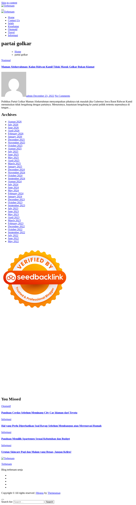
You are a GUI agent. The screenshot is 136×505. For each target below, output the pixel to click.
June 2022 (13, 238)
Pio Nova (60, 347)
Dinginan (34, 386)
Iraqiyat (51, 347)
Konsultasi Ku (41, 389)
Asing (21, 380)
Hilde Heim (29, 323)
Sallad (56, 338)
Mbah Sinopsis (115, 329)
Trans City (128, 362)
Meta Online (81, 329)
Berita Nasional (106, 371)
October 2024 (15, 175)
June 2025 (13, 154)
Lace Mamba (119, 317)
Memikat (77, 386)
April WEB (26, 332)
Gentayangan (14, 386)
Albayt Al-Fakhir (105, 323)
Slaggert (58, 332)
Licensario (6, 353)
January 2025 (15, 166)
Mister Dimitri (78, 338)
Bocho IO (28, 359)
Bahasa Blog (102, 389)
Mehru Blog (21, 329)
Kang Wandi (86, 368)
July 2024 (13, 184)
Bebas (85, 380)
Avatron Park (8, 326)
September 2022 (16, 232)
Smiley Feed (88, 341)
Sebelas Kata (68, 374)
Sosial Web (28, 374)
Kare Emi (104, 344)
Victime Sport (66, 353)
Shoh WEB (108, 335)
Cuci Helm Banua (40, 368)
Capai (93, 383)
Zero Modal (106, 320)
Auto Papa (120, 323)
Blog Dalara (36, 326)
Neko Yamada (61, 320)
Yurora (70, 329)
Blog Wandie (37, 371)
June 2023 (13, 211)
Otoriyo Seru (89, 353)
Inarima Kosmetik (115, 350)
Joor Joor (103, 347)
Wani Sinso (39, 332)
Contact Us (14, 20)
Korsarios (87, 350)
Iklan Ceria (94, 326)
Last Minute (99, 350)
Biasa (102, 380)
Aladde (49, 332)
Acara (79, 377)
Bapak (25, 386)
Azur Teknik (29, 317)
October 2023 (15, 202)
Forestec (50, 359)
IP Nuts (77, 353)
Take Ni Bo (119, 320)
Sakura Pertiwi (114, 374)
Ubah (108, 383)
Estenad (15, 335)
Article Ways (14, 350)
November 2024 (16, 172)
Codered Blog (26, 347)
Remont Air (71, 359)
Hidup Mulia (119, 338)
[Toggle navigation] (2, 9)
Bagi (33, 380)
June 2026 (13, 127)
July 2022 (13, 235)
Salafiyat (83, 326)
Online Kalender (43, 350)
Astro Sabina (22, 326)
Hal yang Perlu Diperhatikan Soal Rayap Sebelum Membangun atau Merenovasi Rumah (51, 425)
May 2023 (13, 214)
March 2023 (14, 220)
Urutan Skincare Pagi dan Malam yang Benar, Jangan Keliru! (36, 451)
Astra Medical (50, 353)
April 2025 (13, 160)
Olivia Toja (46, 329)
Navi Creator (84, 365)
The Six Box (36, 353)
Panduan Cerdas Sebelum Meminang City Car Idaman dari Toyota (39, 412)
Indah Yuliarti (29, 377)
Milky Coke (102, 353)
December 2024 (16, 169)
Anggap (63, 383)
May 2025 (13, 157)
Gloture (65, 341)
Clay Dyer (39, 359)
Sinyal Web (121, 371)
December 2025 (16, 139)
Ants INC (53, 323)
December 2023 (16, 199)
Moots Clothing (55, 335)
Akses (55, 383)
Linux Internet (112, 359)
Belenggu (94, 380)
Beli (61, 380)
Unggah (101, 383)
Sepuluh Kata (56, 389)
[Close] (2, 499)
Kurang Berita (89, 371)
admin (29, 95)
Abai (101, 377)
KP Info (111, 332)
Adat (95, 377)
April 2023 (13, 217)
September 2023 (16, 205)
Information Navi (51, 362)
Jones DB (65, 362)
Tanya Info (33, 392)
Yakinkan (97, 386)
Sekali (113, 386)
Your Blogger (42, 374)
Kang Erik (6, 365)
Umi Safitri (15, 377)
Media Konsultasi (17, 392)
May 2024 (13, 190)
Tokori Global (82, 356)
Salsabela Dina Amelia (56, 371)
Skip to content (9, 2)
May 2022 (13, 241)
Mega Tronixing (18, 344)
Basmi (39, 380)
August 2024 (15, 181)
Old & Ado (115, 353)
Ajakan (29, 383)
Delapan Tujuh (44, 317)
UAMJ (29, 356)
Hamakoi (24, 335)
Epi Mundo (57, 326)
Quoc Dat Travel (87, 323)
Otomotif (12, 29)
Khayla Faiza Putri (11, 368)
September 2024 (16, 178)
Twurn (46, 326)
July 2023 (13, 208)
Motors (5, 317)
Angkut (13, 380)
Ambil (118, 377)
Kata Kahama (71, 326)
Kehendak (123, 386)
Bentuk (110, 380)
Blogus (40, 493)
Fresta (16, 332)
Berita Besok (15, 374)
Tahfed (27, 365)
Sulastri (97, 335)
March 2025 (14, 163)
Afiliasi (72, 377)
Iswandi (26, 368)
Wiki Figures (46, 320)
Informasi (13, 35)
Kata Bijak (94, 329)
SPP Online (75, 341)
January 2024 (15, 196)
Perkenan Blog (87, 389)
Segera (106, 386)
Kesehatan (13, 26)
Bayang (54, 380)
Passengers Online (68, 323)
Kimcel (70, 317)
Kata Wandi (56, 368)
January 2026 (15, 136)
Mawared (77, 350)
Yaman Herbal (53, 356)
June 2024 (13, 187)
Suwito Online (69, 365)
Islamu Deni (7, 329)
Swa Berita (34, 329)
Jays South (7, 332)
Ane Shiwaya (117, 344)
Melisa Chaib (60, 329)
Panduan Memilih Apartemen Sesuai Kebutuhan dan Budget (35, 438)
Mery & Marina (33, 338)
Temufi (70, 344)
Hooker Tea (60, 344)
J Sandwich (98, 359)
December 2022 (16, 226)
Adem (37, 383)
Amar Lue (93, 344)
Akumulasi (128, 377)
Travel (11, 32)
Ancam (5, 380)
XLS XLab (40, 356)
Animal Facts (18, 356)
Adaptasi (88, 377)
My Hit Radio (70, 332)
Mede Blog (13, 347)
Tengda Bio (47, 344)
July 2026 (13, 124)
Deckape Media (98, 356)
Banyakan (44, 386)
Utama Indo (100, 332)
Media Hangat (46, 392)
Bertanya (63, 377)
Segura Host (33, 344)
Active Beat (68, 356)
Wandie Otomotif (102, 368)
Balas (46, 380)
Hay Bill (59, 359)
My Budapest (115, 356)
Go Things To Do (16, 362)
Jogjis (127, 329)
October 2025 (15, 145)
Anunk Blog (15, 317)
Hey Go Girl (105, 317)
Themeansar (54, 493)
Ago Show (106, 338)
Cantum (5, 383)
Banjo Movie (15, 359)
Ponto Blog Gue (116, 347)
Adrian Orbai (103, 341)
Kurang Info (75, 371)
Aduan (21, 383)
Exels (45, 341)
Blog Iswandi (119, 368)
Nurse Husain (85, 335)
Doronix (93, 317)
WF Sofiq (65, 338)
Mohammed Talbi (88, 347)
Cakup (13, 383)
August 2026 (15, 121)
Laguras (38, 341)
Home (11, 17)
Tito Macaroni (33, 362)
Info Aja (40, 377)
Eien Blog (47, 338)
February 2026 (15, 133)
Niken (57, 365)
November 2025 (16, 142)
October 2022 (15, 229)
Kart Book (54, 341)
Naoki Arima (84, 359)
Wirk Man (37, 365)
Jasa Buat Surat (38, 335)
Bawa (67, 380)
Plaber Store (92, 320)
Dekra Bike (28, 350)
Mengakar (46, 383)
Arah (27, 380)
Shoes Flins (72, 347)
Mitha (104, 329)
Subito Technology (29, 320)
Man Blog (48, 365)
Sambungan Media (23, 389)
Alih (112, 377)
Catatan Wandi (71, 368)
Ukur (123, 383)
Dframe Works (15, 323)
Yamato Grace (120, 326)
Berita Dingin (71, 389)
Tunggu (116, 383)
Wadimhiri (41, 323)
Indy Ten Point (21, 353)
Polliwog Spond (9, 320)
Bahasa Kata (61, 392)
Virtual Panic (70, 335)
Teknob (119, 362)
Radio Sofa (97, 365)
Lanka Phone (82, 317)
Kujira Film (81, 344)
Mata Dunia (108, 362)
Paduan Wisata (98, 374)
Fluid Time (40, 347)
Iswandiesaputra (121, 365)
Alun (107, 377)
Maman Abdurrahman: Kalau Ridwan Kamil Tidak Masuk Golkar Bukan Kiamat (47, 66)
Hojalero (19, 338)
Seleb (11, 23)
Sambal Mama (85, 332)
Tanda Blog (116, 389)
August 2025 (15, 148)
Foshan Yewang (77, 320)
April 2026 (13, 130)
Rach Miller (26, 341)
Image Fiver (59, 317)
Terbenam (76, 380)
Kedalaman (66, 386)
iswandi (108, 365)
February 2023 (15, 223)
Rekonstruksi (93, 338)
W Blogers (106, 326)
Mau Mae (18, 365)
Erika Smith (116, 341)
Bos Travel (95, 362)
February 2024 (15, 193)
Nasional (6, 60)
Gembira (87, 386)
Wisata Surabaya (80, 362)
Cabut (126, 380)
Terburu (118, 380)
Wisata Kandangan (19, 371)
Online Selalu (82, 374)
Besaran (55, 386)
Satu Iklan (55, 374)
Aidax (119, 332)
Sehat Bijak (52, 377)
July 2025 (13, 151)
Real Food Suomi (62, 350)
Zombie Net (120, 335)
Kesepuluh (7, 389)
